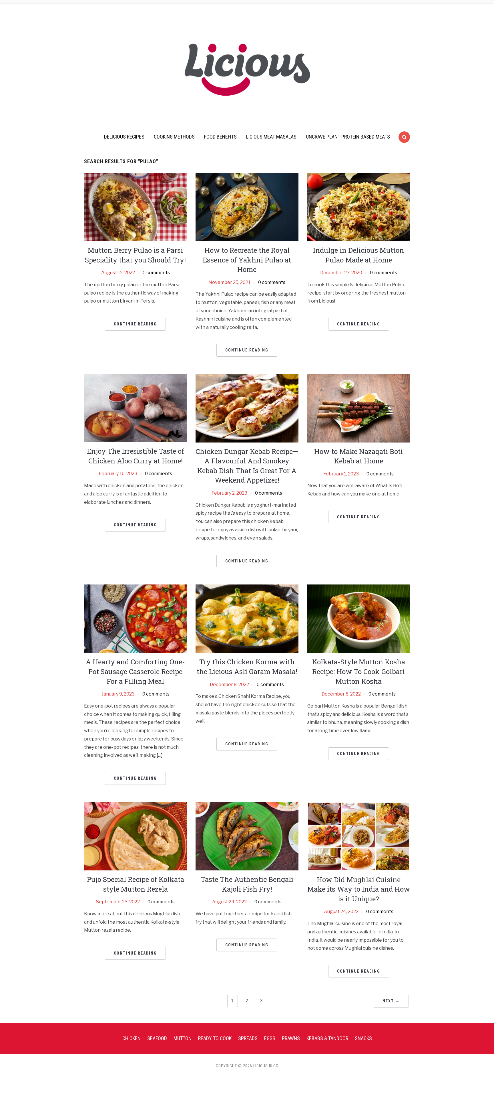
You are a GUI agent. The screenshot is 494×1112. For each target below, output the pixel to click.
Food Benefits (220, 137)
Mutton (183, 1038)
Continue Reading (135, 324)
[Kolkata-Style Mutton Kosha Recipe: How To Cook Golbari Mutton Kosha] (358, 618)
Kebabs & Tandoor (327, 1038)
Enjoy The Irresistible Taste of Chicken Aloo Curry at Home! (135, 456)
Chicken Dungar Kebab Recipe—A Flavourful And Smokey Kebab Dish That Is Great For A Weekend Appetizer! (247, 466)
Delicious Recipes (124, 137)
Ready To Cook (215, 1038)
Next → (391, 1001)
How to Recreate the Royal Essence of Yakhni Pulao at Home (247, 260)
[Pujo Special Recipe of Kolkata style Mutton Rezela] (135, 836)
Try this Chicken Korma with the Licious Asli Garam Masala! (247, 666)
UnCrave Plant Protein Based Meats (348, 137)
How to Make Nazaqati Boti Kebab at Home (358, 456)
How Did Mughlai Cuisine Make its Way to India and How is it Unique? (358, 889)
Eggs (269, 1038)
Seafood (157, 1038)
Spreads (248, 1038)
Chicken (131, 1038)
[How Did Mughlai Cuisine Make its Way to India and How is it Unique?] (358, 836)
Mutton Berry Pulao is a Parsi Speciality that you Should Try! (135, 255)
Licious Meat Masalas (271, 137)
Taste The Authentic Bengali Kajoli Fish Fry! (247, 884)
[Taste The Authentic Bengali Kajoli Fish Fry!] (247, 836)
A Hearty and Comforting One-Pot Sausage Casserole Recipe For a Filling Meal (135, 671)
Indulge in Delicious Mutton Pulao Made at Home (358, 255)
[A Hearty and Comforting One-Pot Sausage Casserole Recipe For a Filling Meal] (135, 618)
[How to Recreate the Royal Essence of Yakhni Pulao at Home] (247, 207)
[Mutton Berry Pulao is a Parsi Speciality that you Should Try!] (135, 207)
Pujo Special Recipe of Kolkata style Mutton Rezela (135, 884)
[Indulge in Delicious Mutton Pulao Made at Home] (358, 207)
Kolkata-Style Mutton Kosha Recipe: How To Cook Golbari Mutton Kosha (358, 671)
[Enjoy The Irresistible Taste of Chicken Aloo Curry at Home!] (135, 407)
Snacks (363, 1038)
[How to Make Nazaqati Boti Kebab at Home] (358, 407)
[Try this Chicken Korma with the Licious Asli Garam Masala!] (247, 618)
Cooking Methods (174, 137)
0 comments (156, 272)
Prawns (291, 1038)
